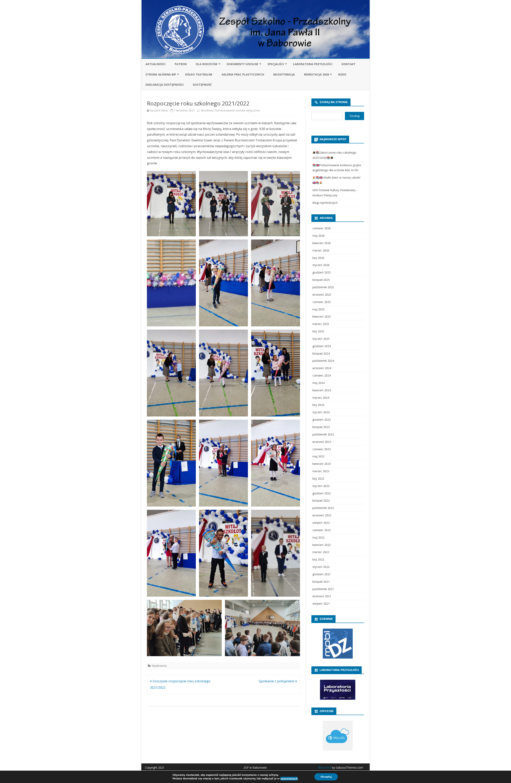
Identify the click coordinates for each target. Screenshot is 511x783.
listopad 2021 (321, 581)
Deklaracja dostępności (165, 84)
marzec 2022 (320, 552)
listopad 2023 (321, 427)
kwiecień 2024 (321, 390)
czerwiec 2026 (321, 228)
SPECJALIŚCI (275, 64)
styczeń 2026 (321, 265)
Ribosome (324, 767)
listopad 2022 (321, 500)
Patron (181, 64)
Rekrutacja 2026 (316, 74)
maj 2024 (318, 383)
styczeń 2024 (321, 412)
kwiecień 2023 (321, 464)
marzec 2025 (320, 324)
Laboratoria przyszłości (312, 64)
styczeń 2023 (321, 486)
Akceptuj (326, 777)
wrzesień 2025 (321, 294)
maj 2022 (318, 537)
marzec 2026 (320, 250)
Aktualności (155, 64)
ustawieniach (289, 778)
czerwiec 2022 (321, 530)
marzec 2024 (320, 397)
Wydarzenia (159, 666)
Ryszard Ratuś (159, 110)
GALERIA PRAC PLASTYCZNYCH (243, 74)
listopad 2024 (321, 353)
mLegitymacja (284, 74)
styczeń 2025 (321, 339)
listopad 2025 (321, 280)
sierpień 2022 (321, 523)
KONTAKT (349, 64)
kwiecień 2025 (321, 316)
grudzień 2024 (321, 346)
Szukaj (354, 116)
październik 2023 (323, 434)
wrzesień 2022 (321, 515)
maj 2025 (318, 309)
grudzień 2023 (321, 419)
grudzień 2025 (321, 272)
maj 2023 (318, 456)
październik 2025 (323, 287)
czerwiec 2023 (321, 449)
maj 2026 (318, 235)
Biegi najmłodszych (325, 203)
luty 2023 (318, 478)
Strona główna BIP (161, 74)
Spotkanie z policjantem (277, 681)
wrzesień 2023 (321, 442)
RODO (342, 74)
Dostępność (202, 84)
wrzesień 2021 (321, 596)
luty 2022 (318, 559)
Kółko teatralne (198, 74)
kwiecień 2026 (321, 243)
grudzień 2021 (321, 574)
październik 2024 (323, 361)
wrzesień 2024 (321, 368)
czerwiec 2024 (321, 375)
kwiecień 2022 (321, 545)
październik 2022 (323, 508)
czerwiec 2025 (321, 302)
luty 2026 (318, 258)
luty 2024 (318, 405)
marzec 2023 (320, 471)
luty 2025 (318, 331)
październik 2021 (323, 589)
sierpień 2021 (321, 603)
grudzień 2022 (321, 493)
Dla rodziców (207, 64)
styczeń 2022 (321, 567)
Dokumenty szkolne (242, 64)
